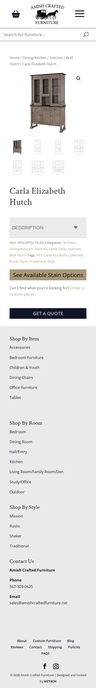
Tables (15, 397)
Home (14, 57)
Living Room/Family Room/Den (37, 471)
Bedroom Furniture (27, 357)
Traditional (19, 546)
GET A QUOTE (48, 313)
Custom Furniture (47, 641)
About (22, 641)
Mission (16, 516)
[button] (78, 78)
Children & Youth (25, 367)
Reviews (17, 647)
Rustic (15, 526)
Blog (70, 641)
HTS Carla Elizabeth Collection (60, 255)
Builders (69, 242)
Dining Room (21, 441)
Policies (74, 647)
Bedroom (18, 431)
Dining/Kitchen (34, 57)
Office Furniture (23, 387)
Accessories (20, 347)
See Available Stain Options (48, 275)
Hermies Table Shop (50, 249)
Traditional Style (42, 261)
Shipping (55, 647)
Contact (35, 647)
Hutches (56, 57)
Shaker (16, 536)
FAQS (45, 653)
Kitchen (16, 461)
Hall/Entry (18, 451)
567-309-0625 (21, 586)
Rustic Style (18, 261)
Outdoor (17, 491)
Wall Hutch (18, 255)
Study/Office (20, 482)
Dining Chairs (21, 377)
